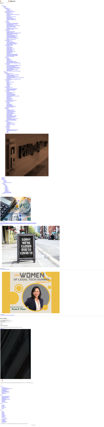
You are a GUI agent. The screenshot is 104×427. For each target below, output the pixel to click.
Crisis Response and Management (11, 94)
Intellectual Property (9, 17)
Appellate (8, 58)
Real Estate (6, 108)
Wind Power (8, 86)
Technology (3, 401)
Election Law (8, 10)
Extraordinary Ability (9, 34)
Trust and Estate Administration (11, 66)
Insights (3, 178)
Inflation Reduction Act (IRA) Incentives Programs (13, 25)
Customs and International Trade (11, 42)
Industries (5, 71)
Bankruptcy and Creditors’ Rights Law (10, 11)
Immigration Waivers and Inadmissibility (12, 36)
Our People (3, 177)
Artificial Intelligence (9, 122)
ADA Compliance (9, 46)
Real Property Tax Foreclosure (11, 117)
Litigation (3, 392)
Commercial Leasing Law (10, 110)
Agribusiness (8, 102)
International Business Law (8, 40)
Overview (5, 6)
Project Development (9, 114)
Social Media (8, 53)
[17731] (0, 270)
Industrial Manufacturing (10, 105)
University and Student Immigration (11, 37)
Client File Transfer (4, 421)
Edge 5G (8, 131)
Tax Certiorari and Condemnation (11, 119)
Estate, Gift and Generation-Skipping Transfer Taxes (13, 67)
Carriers (8, 128)
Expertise (3, 5)
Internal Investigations (9, 60)
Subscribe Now (2, 328)
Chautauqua (6, 187)
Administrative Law (7, 8)
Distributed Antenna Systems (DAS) (11, 130)
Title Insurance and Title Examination (11, 120)
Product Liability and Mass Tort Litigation (12, 62)
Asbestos (8, 103)
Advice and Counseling (10, 47)
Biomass (8, 81)
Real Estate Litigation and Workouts (11, 116)
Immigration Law (4, 390)
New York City (4, 415)
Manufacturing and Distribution (6, 399)
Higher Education (7, 90)
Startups (8, 20)
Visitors (8, 38)
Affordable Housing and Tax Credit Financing (13, 74)
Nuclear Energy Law (9, 84)
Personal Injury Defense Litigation (11, 61)
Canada (3, 412)
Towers (8, 132)
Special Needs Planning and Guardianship (12, 69)
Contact (3, 193)
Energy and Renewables (8, 79)
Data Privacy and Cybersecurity (11, 95)
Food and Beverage (9, 104)
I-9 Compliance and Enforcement (11, 51)
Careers (3, 179)
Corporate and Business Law (9, 12)
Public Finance (9, 78)
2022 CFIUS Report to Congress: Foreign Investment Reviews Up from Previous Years (18, 223)
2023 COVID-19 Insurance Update (4, 269)
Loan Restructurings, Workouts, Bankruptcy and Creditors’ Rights (15, 77)
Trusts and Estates (7, 63)
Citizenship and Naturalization (11, 35)
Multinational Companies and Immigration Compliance (14, 32)
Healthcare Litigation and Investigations (12, 88)
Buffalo (6, 186)
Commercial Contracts (10, 13)
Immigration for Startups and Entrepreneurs (12, 33)
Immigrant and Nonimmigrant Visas (11, 39)
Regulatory (8, 27)
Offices (4, 184)
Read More (1, 224)
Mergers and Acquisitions (10, 18)
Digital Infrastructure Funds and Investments (12, 129)
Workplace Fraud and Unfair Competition (12, 55)
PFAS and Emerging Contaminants (11, 106)
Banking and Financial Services (9, 73)
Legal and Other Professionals (7, 182)
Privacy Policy (4, 419)
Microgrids (8, 83)
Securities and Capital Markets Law (11, 19)
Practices (5, 7)
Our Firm (3, 183)
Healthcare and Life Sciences (9, 87)
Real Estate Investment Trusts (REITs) (12, 115)
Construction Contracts (10, 112)
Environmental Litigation (10, 24)
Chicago (6, 188)
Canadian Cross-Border (10, 41)
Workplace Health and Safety (10, 56)
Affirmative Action (9, 48)
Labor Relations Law (9, 52)
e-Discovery (8, 125)
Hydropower (8, 82)
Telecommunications (7, 126)
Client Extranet (4, 420)
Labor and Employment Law (9, 45)
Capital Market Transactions (10, 75)
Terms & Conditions (4, 418)
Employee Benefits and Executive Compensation (13, 14)
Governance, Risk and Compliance (11, 16)
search (1, 2)
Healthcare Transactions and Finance (11, 89)
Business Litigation (9, 59)
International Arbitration (10, 44)
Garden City (6, 189)
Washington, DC (7, 191)
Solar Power (8, 85)
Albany (6, 185)
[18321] (0, 316)
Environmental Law (7, 21)
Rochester (6, 190)
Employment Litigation (10, 50)
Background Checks (9, 49)
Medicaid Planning (9, 70)
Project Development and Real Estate (11, 100)
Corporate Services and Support (11, 31)
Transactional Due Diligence (10, 29)
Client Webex (3, 422)
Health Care (8, 97)
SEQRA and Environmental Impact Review (12, 28)
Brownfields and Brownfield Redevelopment (12, 23)
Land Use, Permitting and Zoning (11, 26)
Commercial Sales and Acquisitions (11, 111)
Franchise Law (9, 15)
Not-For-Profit (9, 99)
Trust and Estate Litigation (10, 68)
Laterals (5, 181)
